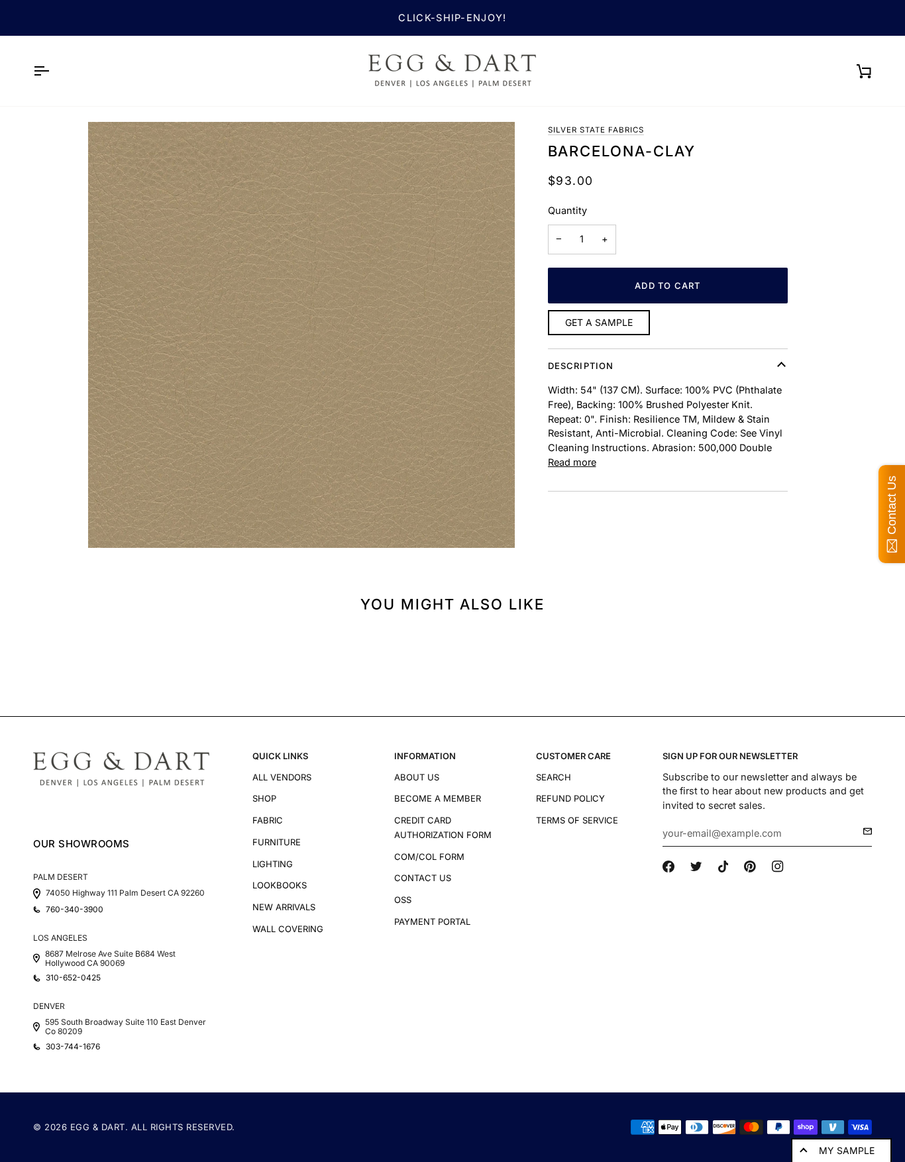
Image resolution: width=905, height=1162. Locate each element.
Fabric (267, 820)
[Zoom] (301, 335)
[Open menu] (53, 71)
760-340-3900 (74, 909)
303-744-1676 (73, 1046)
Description (581, 365)
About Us (416, 777)
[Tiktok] (723, 866)
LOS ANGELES (60, 938)
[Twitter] (696, 866)
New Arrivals (283, 907)
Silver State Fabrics (596, 129)
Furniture (276, 842)
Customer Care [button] (573, 756)
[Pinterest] (750, 866)
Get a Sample (599, 322)
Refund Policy (570, 798)
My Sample (847, 1150)
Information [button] (425, 756)
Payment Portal (432, 921)
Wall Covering (287, 929)
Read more (572, 462)
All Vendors (281, 777)
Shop (264, 798)
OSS (402, 899)
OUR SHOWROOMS (81, 843)
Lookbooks (279, 885)
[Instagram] (778, 866)
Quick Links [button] (280, 756)
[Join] (863, 831)
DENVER (49, 1006)
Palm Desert (60, 877)
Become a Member (437, 798)
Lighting (272, 864)
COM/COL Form (429, 856)
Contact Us (422, 877)
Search (553, 777)
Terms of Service (577, 820)
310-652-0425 (73, 977)
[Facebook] (668, 866)
